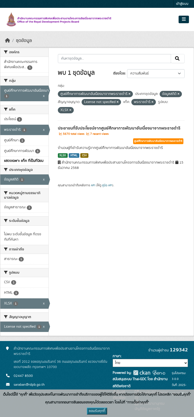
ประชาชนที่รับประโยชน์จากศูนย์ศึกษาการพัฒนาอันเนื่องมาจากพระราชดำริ (119, 128)
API (93, 185)
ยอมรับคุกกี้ (97, 410)
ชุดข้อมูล (24, 40)
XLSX (62, 155)
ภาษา (117, 356)
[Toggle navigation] (184, 19)
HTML (74, 155)
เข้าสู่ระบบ (182, 4)
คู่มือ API (107, 185)
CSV (84, 155)
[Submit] (178, 58)
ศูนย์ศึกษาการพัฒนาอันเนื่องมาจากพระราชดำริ (158, 141)
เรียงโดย (119, 73)
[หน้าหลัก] (7, 40)
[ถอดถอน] (129, 94)
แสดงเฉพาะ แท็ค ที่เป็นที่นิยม (23, 160)
